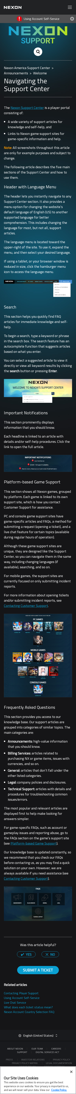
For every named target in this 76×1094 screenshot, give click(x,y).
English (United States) (38, 1035)
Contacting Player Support (21, 993)
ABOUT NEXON (15, 1048)
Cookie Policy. (59, 1090)
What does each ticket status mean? (28, 1007)
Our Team (37, 1048)
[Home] (12, 7)
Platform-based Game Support (34, 843)
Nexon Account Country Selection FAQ (29, 1012)
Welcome (40, 73)
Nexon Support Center (27, 107)
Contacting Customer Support (26, 605)
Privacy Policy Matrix (25, 1063)
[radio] (26, 954)
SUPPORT (22, 1052)
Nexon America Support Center (27, 67)
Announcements (16, 73)
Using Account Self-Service (22, 997)
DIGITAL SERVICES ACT (47, 1052)
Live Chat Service (15, 1002)
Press (9, 1059)
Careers (56, 1048)
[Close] (71, 1071)
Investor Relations (33, 1059)
